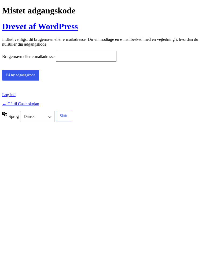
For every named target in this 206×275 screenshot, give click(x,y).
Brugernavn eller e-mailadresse (28, 57)
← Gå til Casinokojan (20, 104)
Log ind (9, 94)
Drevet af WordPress (40, 26)
